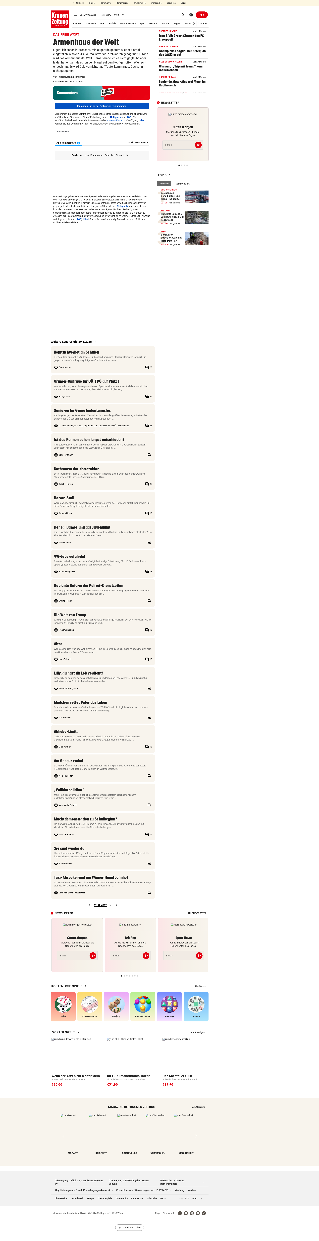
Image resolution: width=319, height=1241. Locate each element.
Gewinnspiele (122, 3)
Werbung (179, 1190)
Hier (142, 120)
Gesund (153, 23)
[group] (200, 986)
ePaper (92, 3)
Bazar (183, 3)
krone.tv (203, 23)
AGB (129, 117)
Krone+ (77, 23)
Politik (112, 23)
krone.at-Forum (115, 120)
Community (106, 3)
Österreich (90, 23)
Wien (102, 23)
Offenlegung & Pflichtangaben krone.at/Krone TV (79, 1182)
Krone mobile (140, 3)
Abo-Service (61, 1198)
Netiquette (116, 117)
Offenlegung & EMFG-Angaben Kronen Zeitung (129, 1182)
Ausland (165, 23)
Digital (177, 23)
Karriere (192, 1190)
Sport (142, 23)
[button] (194, 23)
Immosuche (156, 3)
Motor (188, 23)
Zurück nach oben (129, 1227)
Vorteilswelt (78, 3)
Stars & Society (128, 23)
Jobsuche (171, 3)
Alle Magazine (198, 1107)
